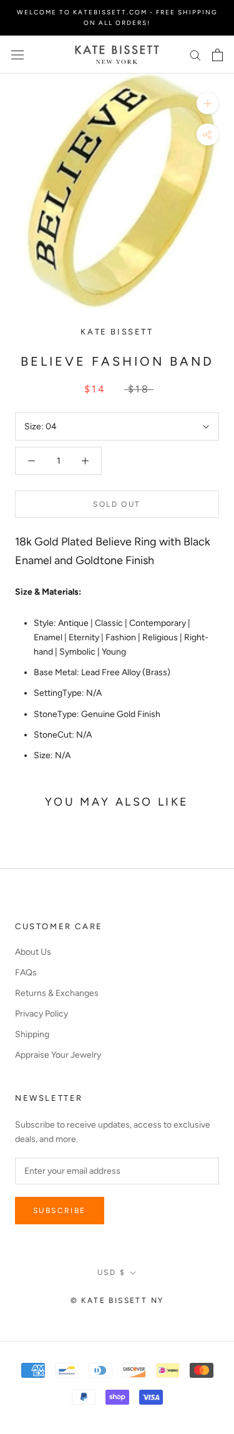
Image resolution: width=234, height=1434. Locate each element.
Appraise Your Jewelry (58, 1055)
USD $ (111, 1272)
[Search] (195, 54)
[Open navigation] (17, 54)
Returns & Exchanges (57, 993)
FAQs (26, 972)
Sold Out (116, 504)
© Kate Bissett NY (117, 1300)
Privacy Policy (41, 1013)
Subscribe (59, 1210)
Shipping (32, 1034)
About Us (33, 952)
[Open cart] (217, 55)
